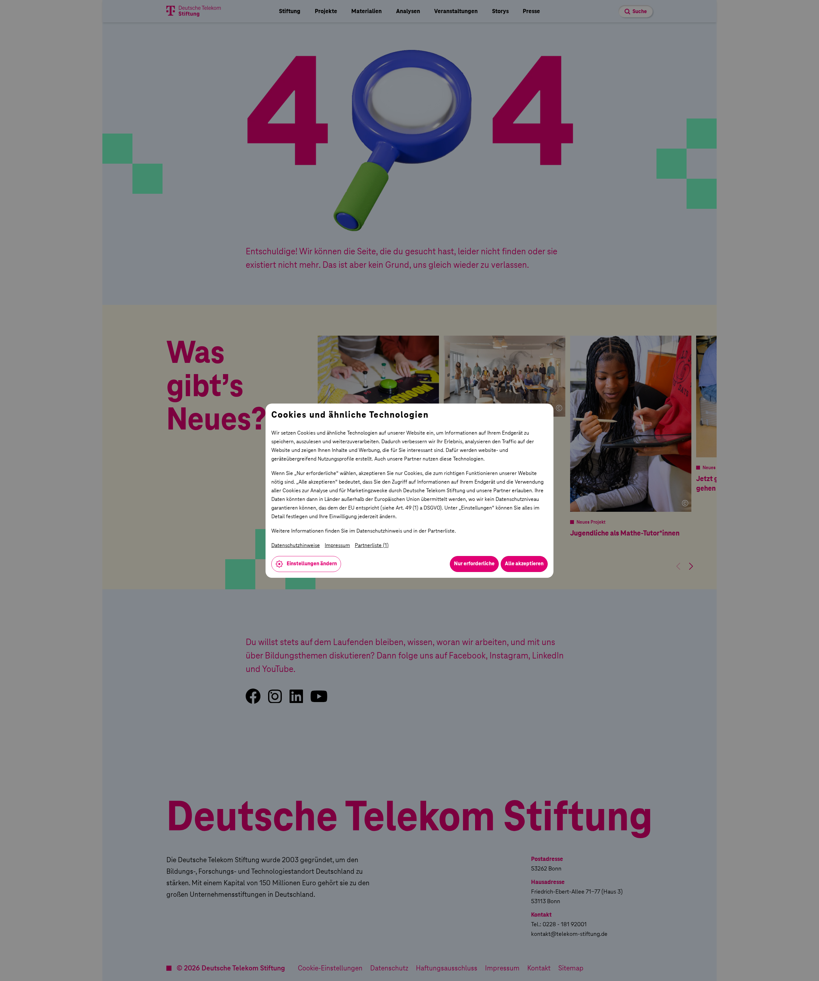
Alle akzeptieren (524, 563)
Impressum (337, 545)
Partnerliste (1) (372, 545)
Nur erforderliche (474, 563)
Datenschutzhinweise (295, 545)
